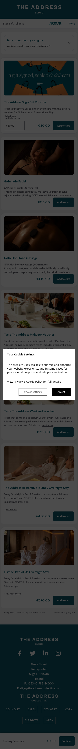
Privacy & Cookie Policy (28, 381)
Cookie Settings (33, 392)
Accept (61, 392)
